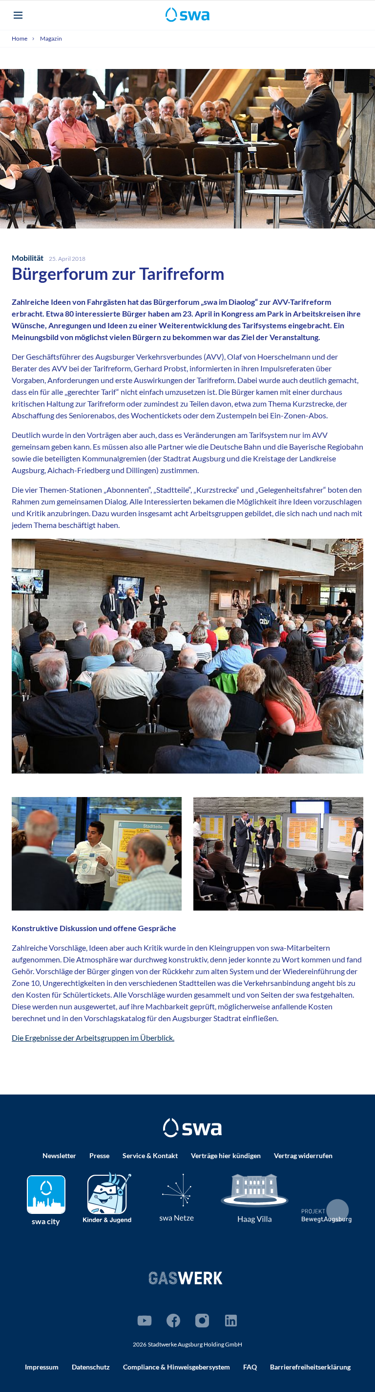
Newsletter (59, 1155)
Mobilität (28, 257)
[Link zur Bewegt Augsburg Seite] (327, 1211)
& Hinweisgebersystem (176, 1367)
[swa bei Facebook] (173, 1320)
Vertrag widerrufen (303, 1155)
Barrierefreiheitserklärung (310, 1367)
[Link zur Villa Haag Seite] (255, 1197)
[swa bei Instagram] (202, 1320)
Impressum (42, 1367)
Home (20, 38)
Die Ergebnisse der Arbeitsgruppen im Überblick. (93, 1037)
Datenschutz (91, 1367)
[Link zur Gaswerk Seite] (185, 1277)
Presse (99, 1155)
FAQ (250, 1367)
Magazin (51, 38)
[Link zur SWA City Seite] (46, 1194)
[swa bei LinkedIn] (231, 1320)
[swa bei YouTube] (144, 1320)
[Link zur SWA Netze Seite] (177, 1197)
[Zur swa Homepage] (192, 1128)
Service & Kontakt (150, 1155)
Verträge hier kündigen (226, 1155)
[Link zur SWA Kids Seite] (107, 1196)
